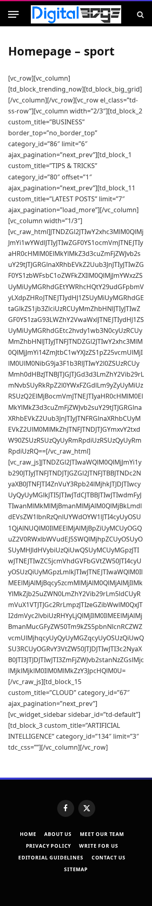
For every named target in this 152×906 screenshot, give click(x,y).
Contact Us (109, 857)
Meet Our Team (102, 834)
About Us (58, 834)
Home (28, 834)
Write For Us (98, 845)
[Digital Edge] (76, 14)
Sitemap (76, 869)
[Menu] (13, 14)
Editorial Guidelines (50, 857)
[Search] (139, 14)
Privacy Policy (48, 845)
